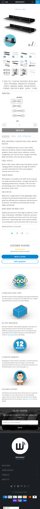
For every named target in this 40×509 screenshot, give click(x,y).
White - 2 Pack (16, 106)
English (7, 508)
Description (5, 136)
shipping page (11, 335)
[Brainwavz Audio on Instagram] (24, 486)
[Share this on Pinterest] (22, 233)
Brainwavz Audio (22, 492)
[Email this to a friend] (27, 233)
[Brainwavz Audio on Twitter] (11, 486)
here (27, 367)
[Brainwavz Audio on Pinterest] (21, 486)
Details (13, 136)
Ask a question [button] (20, 261)
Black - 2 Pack (16, 101)
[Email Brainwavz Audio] (28, 486)
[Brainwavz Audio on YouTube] (18, 486)
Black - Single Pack (18, 111)
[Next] (36, 30)
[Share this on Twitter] (12, 233)
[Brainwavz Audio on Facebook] (14, 486)
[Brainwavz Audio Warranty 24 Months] (20, 354)
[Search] (33, 2)
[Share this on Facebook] (17, 233)
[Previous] (4, 30)
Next (24, 9)
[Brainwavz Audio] (20, 2)
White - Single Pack (18, 115)
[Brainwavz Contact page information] (20, 386)
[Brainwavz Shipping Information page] (20, 320)
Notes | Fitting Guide (24, 136)
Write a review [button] (20, 257)
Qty (17, 121)
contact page (31, 399)
